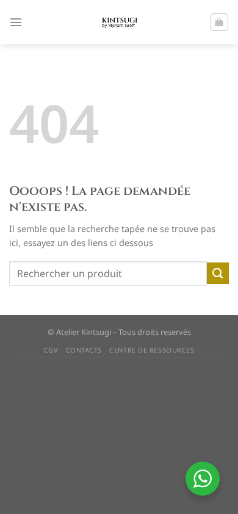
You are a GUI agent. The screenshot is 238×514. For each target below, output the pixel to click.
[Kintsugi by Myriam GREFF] (119, 22)
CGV (51, 349)
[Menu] (16, 22)
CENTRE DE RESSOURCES (151, 349)
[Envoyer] (218, 273)
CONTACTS (84, 349)
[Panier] (219, 22)
